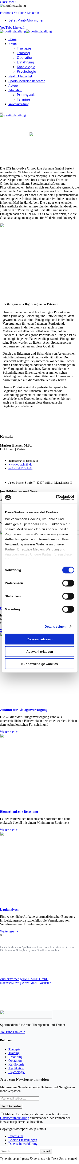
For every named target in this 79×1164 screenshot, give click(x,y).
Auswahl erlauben (39, 651)
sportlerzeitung (18, 104)
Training (23, 53)
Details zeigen (55, 626)
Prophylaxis (26, 94)
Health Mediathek (20, 76)
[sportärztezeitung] (26, 31)
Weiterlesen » (9, 731)
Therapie (24, 48)
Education (15, 90)
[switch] (68, 583)
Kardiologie (26, 67)
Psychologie (26, 71)
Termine (23, 99)
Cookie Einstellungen (22, 1140)
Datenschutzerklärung (14, 1118)
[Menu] (1, 112)
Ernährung (25, 62)
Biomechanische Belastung (19, 811)
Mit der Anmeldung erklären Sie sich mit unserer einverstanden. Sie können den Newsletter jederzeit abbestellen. (35, 1118)
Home (12, 39)
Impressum (15, 1136)
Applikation (16, 1068)
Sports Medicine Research (26, 81)
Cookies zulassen (39, 639)
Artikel (12, 44)
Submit (46, 1151)
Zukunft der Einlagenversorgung (23, 710)
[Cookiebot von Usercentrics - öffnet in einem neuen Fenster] (56, 497)
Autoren (13, 85)
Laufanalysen (9, 909)
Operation (25, 57)
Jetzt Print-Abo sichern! (27, 20)
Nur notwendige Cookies (39, 664)
